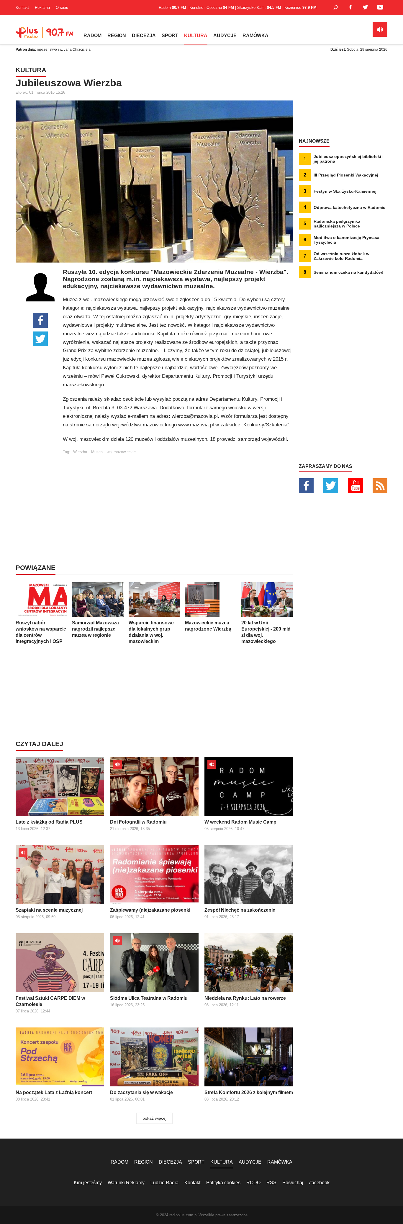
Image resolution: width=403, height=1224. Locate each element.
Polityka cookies (223, 1182)
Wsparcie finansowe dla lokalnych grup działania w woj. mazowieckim (151, 632)
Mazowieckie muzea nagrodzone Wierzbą (208, 625)
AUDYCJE (225, 35)
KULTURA (195, 35)
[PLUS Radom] (45, 35)
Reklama (42, 7)
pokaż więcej (154, 1118)
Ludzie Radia (164, 1182)
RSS (271, 1182)
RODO (253, 1182)
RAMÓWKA (255, 35)
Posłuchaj (292, 1182)
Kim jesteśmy (88, 1182)
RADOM (92, 35)
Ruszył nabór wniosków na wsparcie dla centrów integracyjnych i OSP (41, 632)
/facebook (319, 1182)
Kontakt (22, 7)
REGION (116, 35)
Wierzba (80, 452)
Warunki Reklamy (126, 1182)
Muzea (97, 452)
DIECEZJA (144, 35)
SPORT (170, 35)
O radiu (62, 7)
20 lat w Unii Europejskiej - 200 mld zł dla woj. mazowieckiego (266, 632)
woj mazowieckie (121, 452)
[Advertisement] (178, 495)
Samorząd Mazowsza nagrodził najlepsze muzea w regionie (95, 629)
